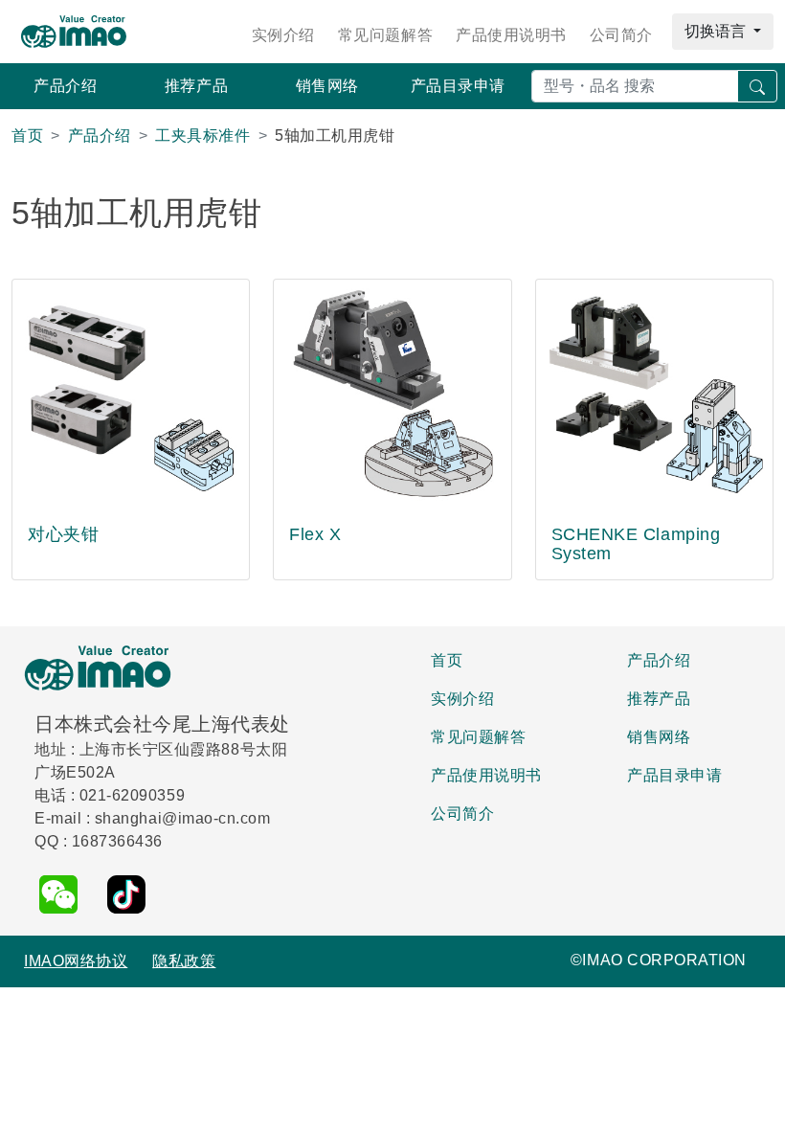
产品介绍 (65, 86)
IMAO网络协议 (75, 961)
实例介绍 (283, 35)
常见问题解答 (385, 35)
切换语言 (717, 31)
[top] (757, 1104)
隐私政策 (183, 961)
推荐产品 (196, 86)
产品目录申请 (458, 86)
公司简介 (621, 35)
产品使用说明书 (511, 35)
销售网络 (327, 86)
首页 (446, 660)
